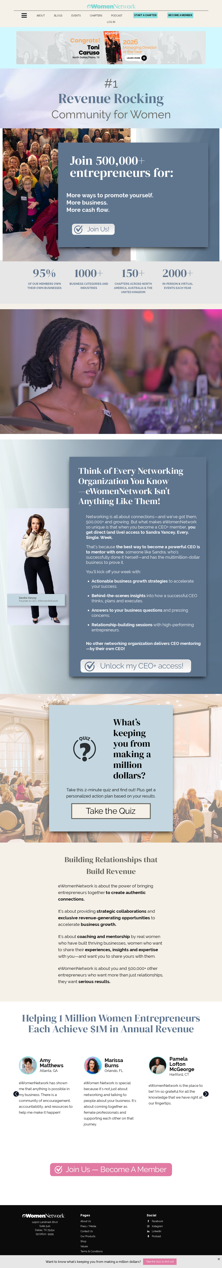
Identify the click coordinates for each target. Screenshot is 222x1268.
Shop (83, 1241)
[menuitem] (41, 15)
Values (84, 1246)
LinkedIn (156, 1231)
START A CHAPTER (145, 15)
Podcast (156, 1236)
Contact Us (86, 1231)
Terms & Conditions (91, 1251)
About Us (85, 1221)
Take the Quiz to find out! (160, 1261)
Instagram (157, 1226)
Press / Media (88, 1226)
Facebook (157, 1221)
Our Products (87, 1236)
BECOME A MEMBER (180, 15)
